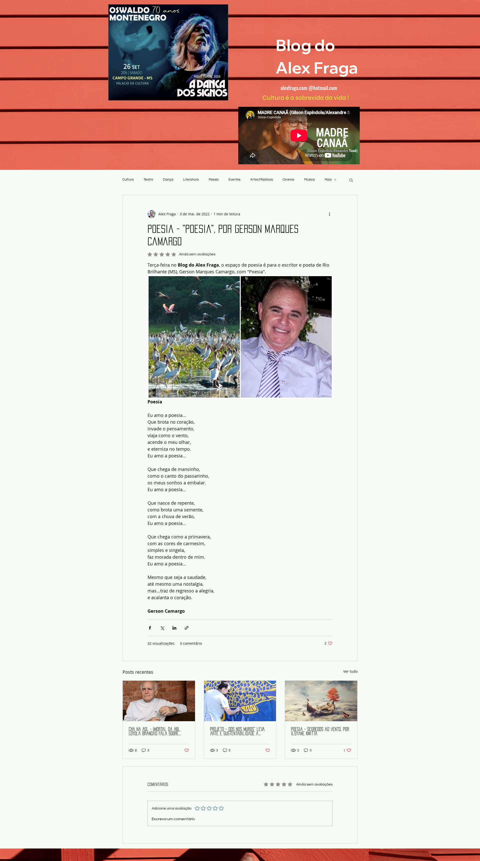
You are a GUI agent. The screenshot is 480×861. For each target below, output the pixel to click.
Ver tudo (350, 671)
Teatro (148, 179)
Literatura (191, 179)
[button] (351, 180)
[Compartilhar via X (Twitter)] (162, 627)
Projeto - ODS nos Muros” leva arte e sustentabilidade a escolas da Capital (237, 731)
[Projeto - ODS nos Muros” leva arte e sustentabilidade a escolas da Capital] (240, 701)
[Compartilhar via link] (186, 627)
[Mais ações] (329, 214)
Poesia (213, 179)
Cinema (288, 179)
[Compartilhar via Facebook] (150, 627)
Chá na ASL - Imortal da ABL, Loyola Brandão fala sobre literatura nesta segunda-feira (158, 731)
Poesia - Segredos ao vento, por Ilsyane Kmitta (320, 731)
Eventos (234, 179)
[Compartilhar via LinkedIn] (174, 627)
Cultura (128, 179)
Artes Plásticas (261, 179)
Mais (328, 179)
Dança (168, 179)
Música (309, 179)
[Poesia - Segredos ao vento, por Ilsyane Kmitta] (321, 701)
